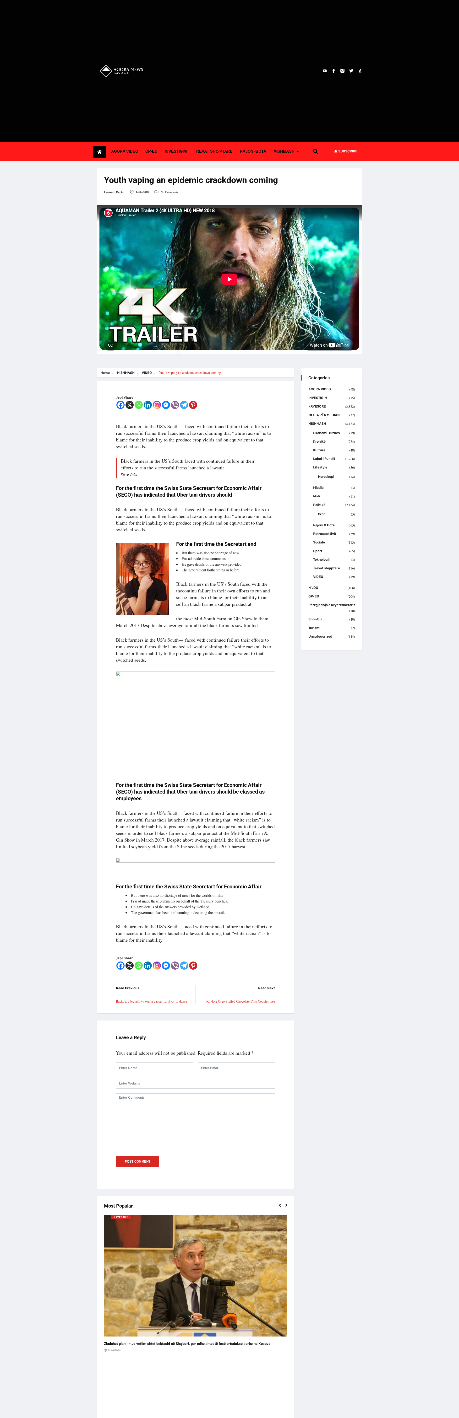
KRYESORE (121, 1217)
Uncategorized (320, 636)
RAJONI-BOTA (253, 151)
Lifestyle (320, 467)
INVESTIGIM (176, 151)
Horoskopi (326, 477)
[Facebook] (120, 405)
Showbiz (315, 619)
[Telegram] (184, 405)
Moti (316, 496)
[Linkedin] (148, 405)
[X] (130, 405)
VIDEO (147, 373)
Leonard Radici (114, 192)
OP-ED (151, 151)
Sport (317, 551)
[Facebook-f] (334, 71)
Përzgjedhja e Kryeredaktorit (331, 605)
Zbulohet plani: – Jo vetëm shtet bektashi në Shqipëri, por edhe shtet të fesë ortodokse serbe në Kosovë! (187, 1344)
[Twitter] (351, 71)
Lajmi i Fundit (324, 459)
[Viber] (175, 405)
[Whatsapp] (139, 405)
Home (105, 373)
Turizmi (314, 628)
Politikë (319, 505)
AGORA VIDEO (124, 151)
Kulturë (319, 450)
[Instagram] (157, 405)
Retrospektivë (324, 534)
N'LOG (313, 588)
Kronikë (319, 442)
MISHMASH (284, 151)
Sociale (319, 542)
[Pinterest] (193, 405)
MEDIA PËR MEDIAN (324, 415)
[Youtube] (325, 71)
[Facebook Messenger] (166, 405)
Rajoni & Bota (324, 525)
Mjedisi (318, 488)
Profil (322, 514)
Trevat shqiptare (326, 568)
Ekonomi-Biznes (326, 433)
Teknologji (321, 560)
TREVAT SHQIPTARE (213, 151)
